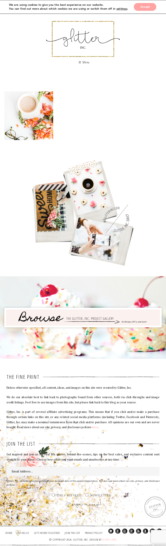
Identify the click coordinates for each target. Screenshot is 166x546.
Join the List (72, 533)
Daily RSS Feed (69, 495)
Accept (145, 7)
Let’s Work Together (47, 533)
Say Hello (23, 533)
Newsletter (100, 495)
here (95, 427)
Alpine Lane (109, 539)
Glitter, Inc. (83, 35)
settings (122, 9)
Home (9, 533)
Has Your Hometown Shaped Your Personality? (28, 115)
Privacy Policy (94, 533)
